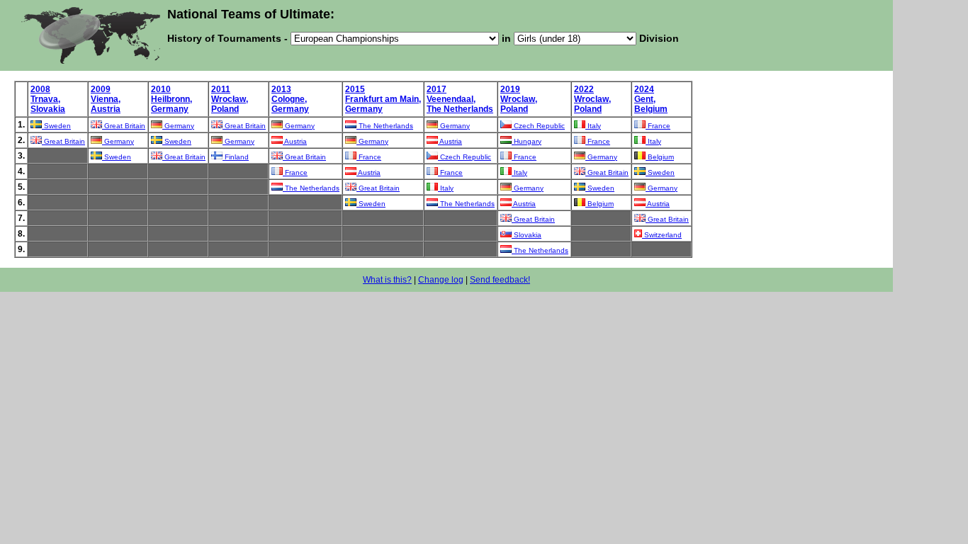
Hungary (526, 141)
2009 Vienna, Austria (105, 99)
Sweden (56, 126)
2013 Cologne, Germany (290, 99)
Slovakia (526, 235)
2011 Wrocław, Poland (229, 99)
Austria (295, 141)
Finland (236, 157)
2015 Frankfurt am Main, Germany (383, 99)
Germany (178, 126)
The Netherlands (384, 126)
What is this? (387, 280)
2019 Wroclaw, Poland (518, 99)
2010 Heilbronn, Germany (171, 99)
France (658, 126)
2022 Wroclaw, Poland (592, 99)
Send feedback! (500, 280)
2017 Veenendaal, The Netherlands (460, 99)
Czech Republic (538, 126)
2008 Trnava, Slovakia (47, 99)
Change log (440, 280)
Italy (593, 126)
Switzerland (662, 235)
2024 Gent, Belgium (651, 99)
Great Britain (123, 126)
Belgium (660, 157)
